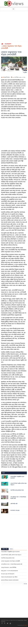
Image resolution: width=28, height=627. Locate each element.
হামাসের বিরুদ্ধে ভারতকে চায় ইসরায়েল (10, 580)
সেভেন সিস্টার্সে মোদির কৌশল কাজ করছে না (11, 555)
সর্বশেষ (11, 549)
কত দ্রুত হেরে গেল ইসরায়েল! (7, 574)
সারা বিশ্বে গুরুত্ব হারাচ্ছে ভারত (17, 490)
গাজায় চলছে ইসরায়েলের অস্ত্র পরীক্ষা (9, 577)
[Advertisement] (14, 27)
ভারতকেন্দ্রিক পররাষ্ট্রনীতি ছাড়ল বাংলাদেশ (10, 551)
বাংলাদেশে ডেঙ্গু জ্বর (14, 510)
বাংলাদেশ (8, 44)
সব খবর (25, 583)
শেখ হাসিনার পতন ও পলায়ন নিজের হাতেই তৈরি (11, 564)
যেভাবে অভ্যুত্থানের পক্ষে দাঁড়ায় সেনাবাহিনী (10, 561)
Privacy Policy (20, 620)
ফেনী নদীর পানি (13, 503)
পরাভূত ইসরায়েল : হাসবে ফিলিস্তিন (8, 567)
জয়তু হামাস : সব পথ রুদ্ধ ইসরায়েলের (9, 571)
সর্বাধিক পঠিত (4, 549)
